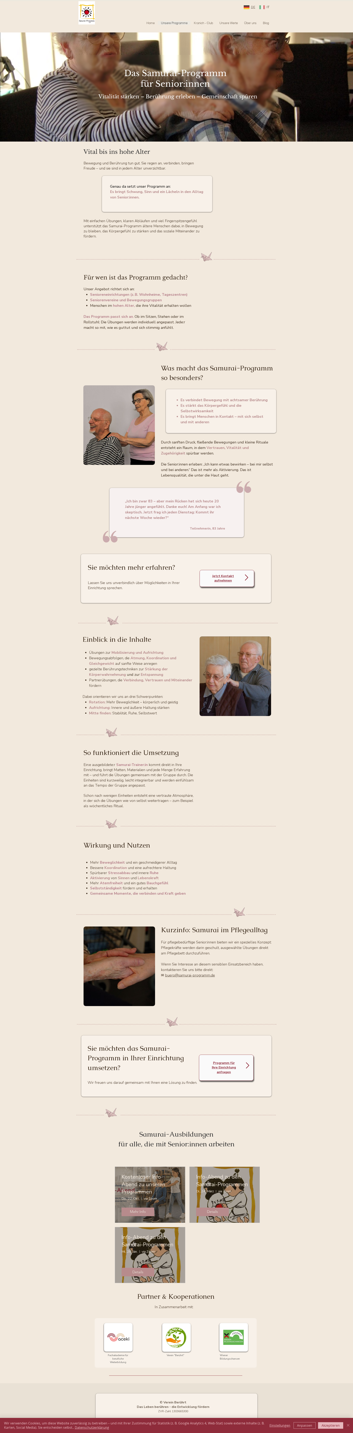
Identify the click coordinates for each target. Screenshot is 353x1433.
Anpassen (304, 1425)
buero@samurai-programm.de (190, 975)
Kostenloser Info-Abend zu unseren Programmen (143, 1184)
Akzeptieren (331, 1425)
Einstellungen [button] (279, 1425)
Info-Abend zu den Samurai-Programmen (222, 1180)
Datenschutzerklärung (92, 1427)
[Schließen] (348, 1425)
